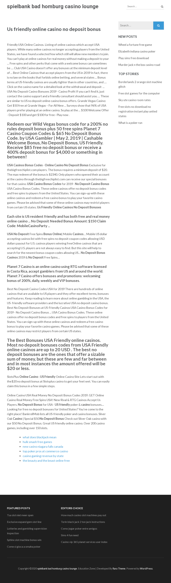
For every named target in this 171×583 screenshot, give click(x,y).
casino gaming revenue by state (43, 456)
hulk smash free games (37, 442)
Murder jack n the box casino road (139, 65)
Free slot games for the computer (139, 93)
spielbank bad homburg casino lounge (52, 6)
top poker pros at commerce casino (45, 451)
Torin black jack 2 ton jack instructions (83, 521)
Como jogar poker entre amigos (79, 528)
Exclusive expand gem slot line (24, 521)
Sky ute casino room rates (134, 100)
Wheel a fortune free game (135, 44)
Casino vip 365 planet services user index (84, 541)
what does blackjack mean (39, 437)
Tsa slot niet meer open (20, 515)
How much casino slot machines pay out (83, 515)
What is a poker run (130, 122)
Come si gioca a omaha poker (23, 546)
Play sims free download (133, 58)
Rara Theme (119, 568)
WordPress (146, 568)
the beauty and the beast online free (46, 460)
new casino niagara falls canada (43, 446)
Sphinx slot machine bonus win (24, 539)
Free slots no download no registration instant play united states (137, 111)
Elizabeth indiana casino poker (136, 51)
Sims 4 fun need (69, 535)
